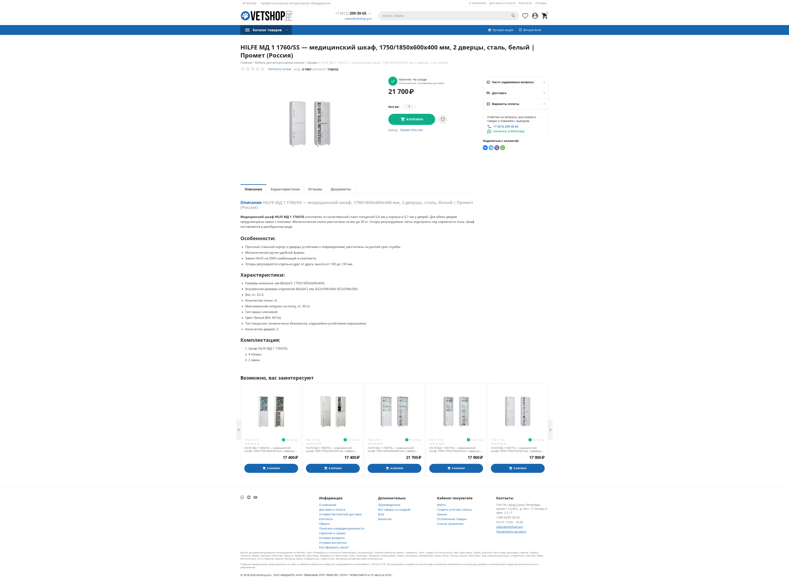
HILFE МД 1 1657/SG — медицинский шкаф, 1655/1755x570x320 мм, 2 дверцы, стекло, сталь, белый (454, 449)
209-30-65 (350, 13)
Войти (441, 505)
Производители (389, 505)
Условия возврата (332, 538)
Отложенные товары (452, 519)
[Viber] (496, 147)
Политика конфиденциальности (341, 528)
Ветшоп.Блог (532, 30)
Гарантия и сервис (332, 533)
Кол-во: (393, 107)
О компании (477, 3)
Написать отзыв (279, 69)
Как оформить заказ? (334, 547)
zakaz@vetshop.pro (358, 19)
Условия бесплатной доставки (340, 514)
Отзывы (541, 3)
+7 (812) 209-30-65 (505, 126)
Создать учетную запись (454, 509)
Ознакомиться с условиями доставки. (421, 83)
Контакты (525, 3)
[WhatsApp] (502, 147)
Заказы (442, 514)
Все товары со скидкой (394, 509)
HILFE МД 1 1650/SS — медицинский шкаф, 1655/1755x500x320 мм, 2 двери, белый (330, 449)
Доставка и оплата (502, 3)
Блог (381, 514)
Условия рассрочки (333, 543)
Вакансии (385, 519)
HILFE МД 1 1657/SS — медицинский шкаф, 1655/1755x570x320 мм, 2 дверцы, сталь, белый (516, 449)
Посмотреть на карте (511, 531)
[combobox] (448, 15)
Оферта (324, 524)
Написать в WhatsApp (509, 131)
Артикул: (319, 69)
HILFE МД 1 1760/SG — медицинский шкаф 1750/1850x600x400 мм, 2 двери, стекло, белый (392, 449)
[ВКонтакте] (485, 147)
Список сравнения (450, 524)
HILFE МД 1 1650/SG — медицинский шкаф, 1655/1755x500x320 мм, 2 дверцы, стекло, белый (269, 449)
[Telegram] (491, 147)
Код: (297, 69)
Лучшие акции (503, 30)
